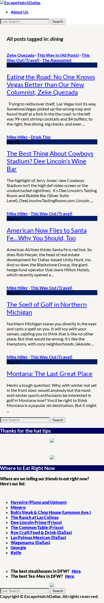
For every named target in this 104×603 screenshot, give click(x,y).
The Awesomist (56, 60)
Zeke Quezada (20, 54)
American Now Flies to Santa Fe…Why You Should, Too (47, 234)
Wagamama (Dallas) (30, 542)
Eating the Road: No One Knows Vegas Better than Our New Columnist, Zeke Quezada (51, 84)
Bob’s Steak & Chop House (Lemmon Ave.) (51, 512)
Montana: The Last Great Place (50, 373)
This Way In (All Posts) (58, 54)
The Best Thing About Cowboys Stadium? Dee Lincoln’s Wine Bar (50, 160)
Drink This (40, 136)
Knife (16, 552)
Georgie (18, 547)
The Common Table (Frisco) (37, 527)
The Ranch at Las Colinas (35, 517)
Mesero (18, 507)
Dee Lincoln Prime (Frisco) (36, 522)
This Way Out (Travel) (51, 213)
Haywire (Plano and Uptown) (39, 502)
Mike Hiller (17, 136)
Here (76, 571)
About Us (19, 11)
